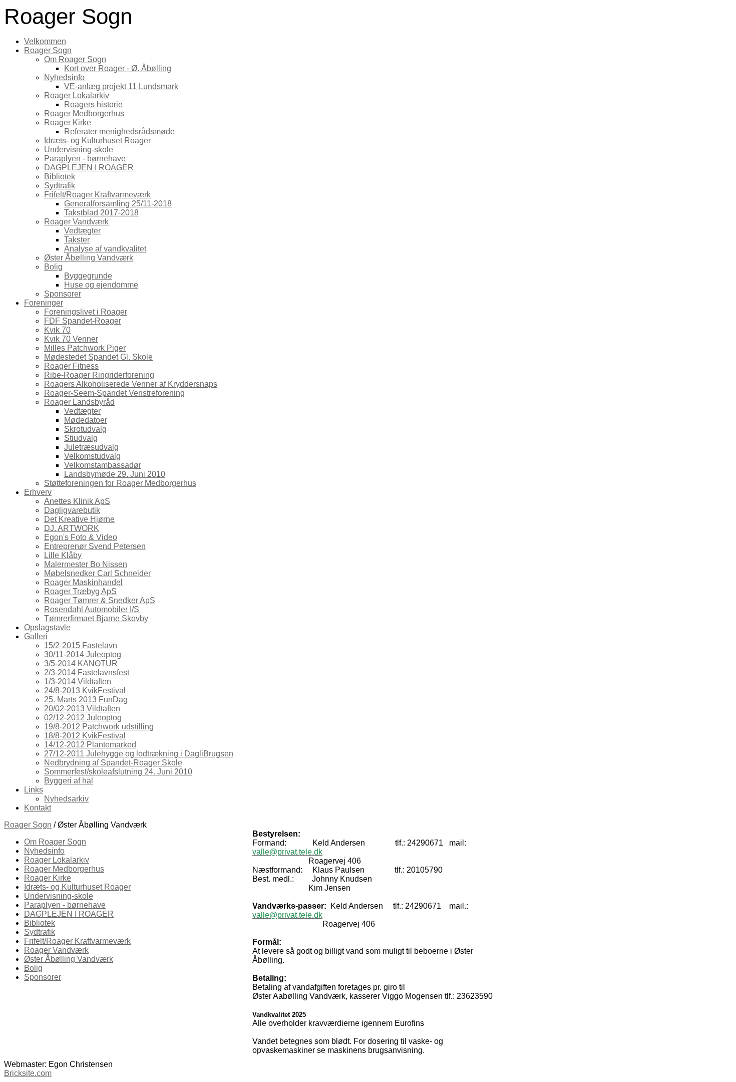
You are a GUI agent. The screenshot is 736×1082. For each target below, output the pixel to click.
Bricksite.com (28, 1073)
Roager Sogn (28, 825)
